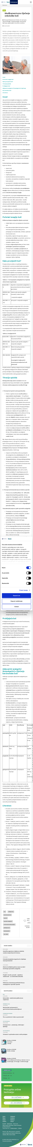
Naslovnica (5, 5)
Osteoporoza (6, 1021)
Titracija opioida (7, 84)
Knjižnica (12, 1118)
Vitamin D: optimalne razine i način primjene (15, 1034)
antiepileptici (7, 931)
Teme (4, 1116)
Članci (4, 1118)
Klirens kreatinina (7, 1073)
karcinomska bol (7, 914)
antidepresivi (7, 927)
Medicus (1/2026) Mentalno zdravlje (11, 1042)
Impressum (15, 1123)
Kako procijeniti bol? (8, 81)
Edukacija (12, 1116)
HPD (10, 1131)
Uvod (4, 77)
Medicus (12, 1119)
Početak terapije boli (8, 79)
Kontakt (4, 1123)
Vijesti (4, 1119)
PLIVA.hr (20, 1128)
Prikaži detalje (23, 590)
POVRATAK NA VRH (27, 926)
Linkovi (12, 1121)
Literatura (5, 92)
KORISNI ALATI (7, 1070)
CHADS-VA (6, 1075)
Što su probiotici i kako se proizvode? (13, 1017)
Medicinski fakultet (10, 1133)
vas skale (6, 934)
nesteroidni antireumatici (9, 924)
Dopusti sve (16, 595)
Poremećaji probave (7, 1013)
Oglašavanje (9, 1123)
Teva (4, 1128)
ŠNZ (8, 1134)
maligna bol (10, 911)
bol (4, 911)
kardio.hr (13, 1131)
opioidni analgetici (8, 921)
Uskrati (16, 606)
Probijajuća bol (6, 86)
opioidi (5, 918)
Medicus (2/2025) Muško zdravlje (11, 1050)
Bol (4, 10)
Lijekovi (4, 1121)
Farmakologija (6, 1004)
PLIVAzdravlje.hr (13, 1128)
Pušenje (5, 1078)
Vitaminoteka (12, 1134)
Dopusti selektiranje (16, 601)
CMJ (7, 1131)
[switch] (28, 573)
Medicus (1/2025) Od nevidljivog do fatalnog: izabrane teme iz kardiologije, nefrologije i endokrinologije (18, 1060)
